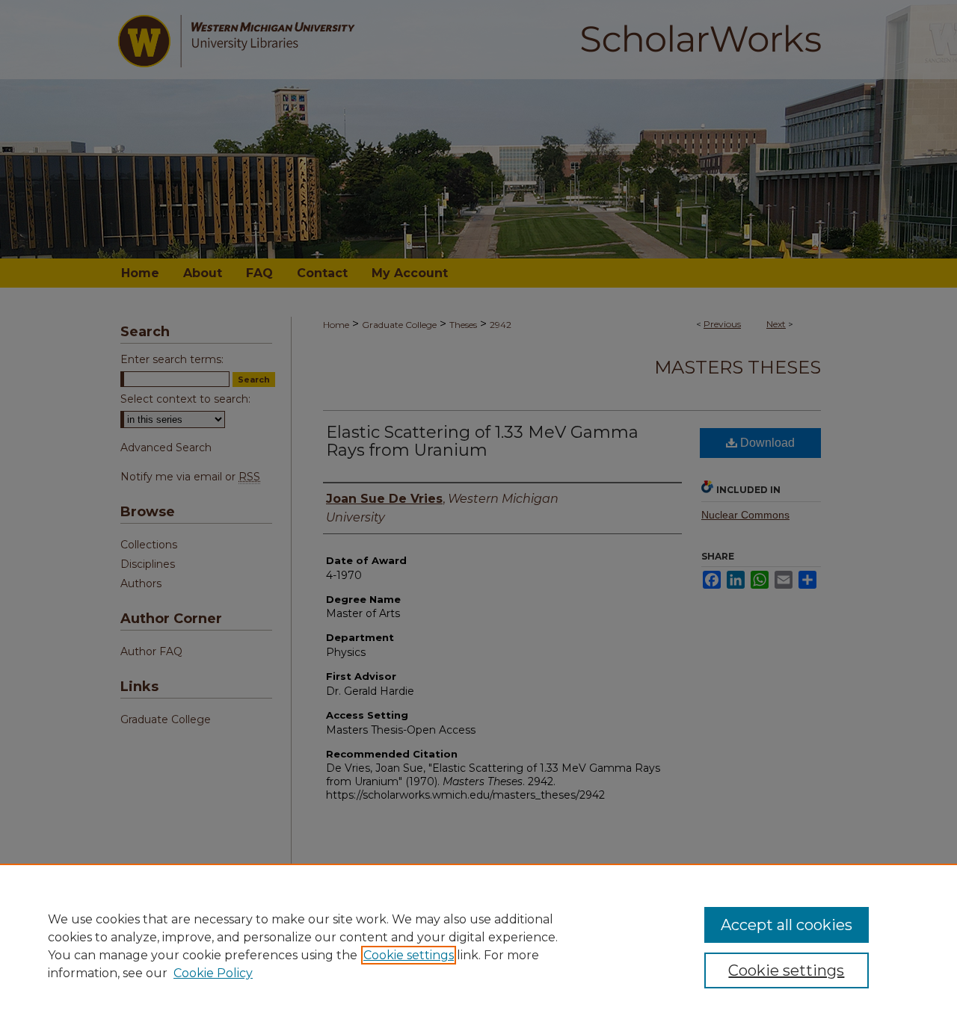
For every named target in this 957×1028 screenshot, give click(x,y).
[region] (478, 946)
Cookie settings (408, 955)
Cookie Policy (213, 973)
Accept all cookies (786, 925)
